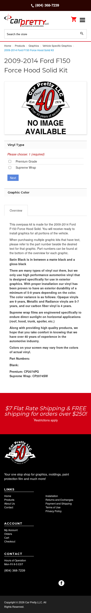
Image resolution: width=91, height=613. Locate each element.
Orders (8, 534)
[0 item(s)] (74, 18)
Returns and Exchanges (59, 499)
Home (7, 496)
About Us (9, 503)
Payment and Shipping (59, 503)
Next (13, 178)
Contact (8, 507)
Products (9, 499)
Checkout (9, 541)
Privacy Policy (54, 511)
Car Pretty (31, 20)
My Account (11, 530)
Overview (16, 210)
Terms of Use (53, 507)
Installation (52, 496)
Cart (6, 537)
